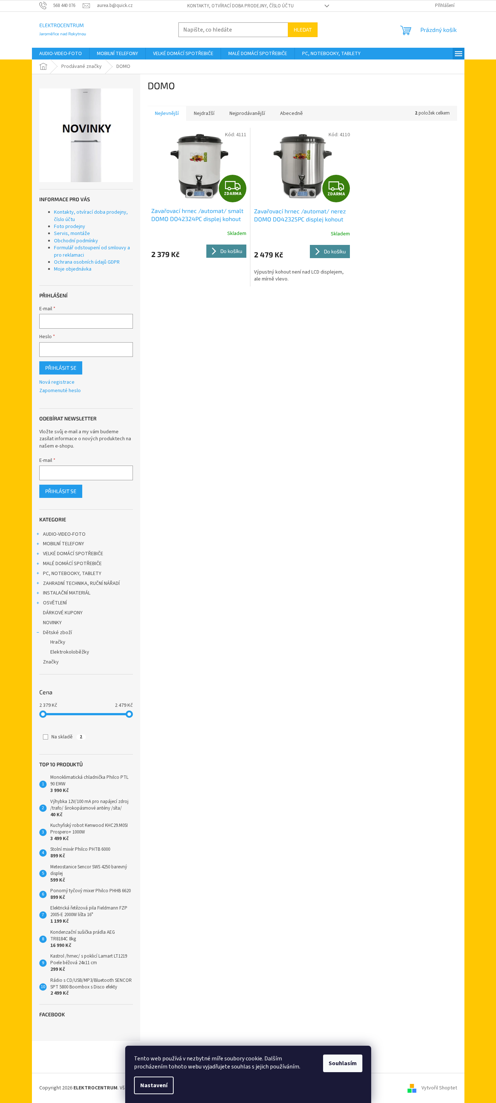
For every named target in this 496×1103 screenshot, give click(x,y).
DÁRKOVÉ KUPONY (63, 612)
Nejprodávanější (247, 113)
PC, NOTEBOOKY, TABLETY (72, 573)
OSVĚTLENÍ (55, 603)
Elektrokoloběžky (69, 652)
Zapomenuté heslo (60, 390)
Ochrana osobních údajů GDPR (87, 262)
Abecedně (291, 113)
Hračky (57, 642)
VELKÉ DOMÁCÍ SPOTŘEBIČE (73, 553)
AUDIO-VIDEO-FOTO (64, 534)
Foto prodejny (69, 226)
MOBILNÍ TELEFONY (63, 543)
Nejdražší (204, 113)
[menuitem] (60, 53)
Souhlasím (343, 1063)
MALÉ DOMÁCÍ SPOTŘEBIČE (72, 563)
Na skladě (66, 737)
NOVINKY (52, 622)
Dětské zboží (57, 632)
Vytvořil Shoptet (439, 1088)
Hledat (303, 29)
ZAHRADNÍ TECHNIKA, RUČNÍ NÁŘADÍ (81, 583)
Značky (51, 662)
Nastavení (153, 1085)
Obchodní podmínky (76, 241)
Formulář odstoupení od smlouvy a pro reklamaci (92, 251)
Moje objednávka (72, 269)
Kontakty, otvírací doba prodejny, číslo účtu (240, 6)
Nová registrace (57, 382)
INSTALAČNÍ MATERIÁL (66, 593)
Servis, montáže (72, 233)
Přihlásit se (60, 368)
